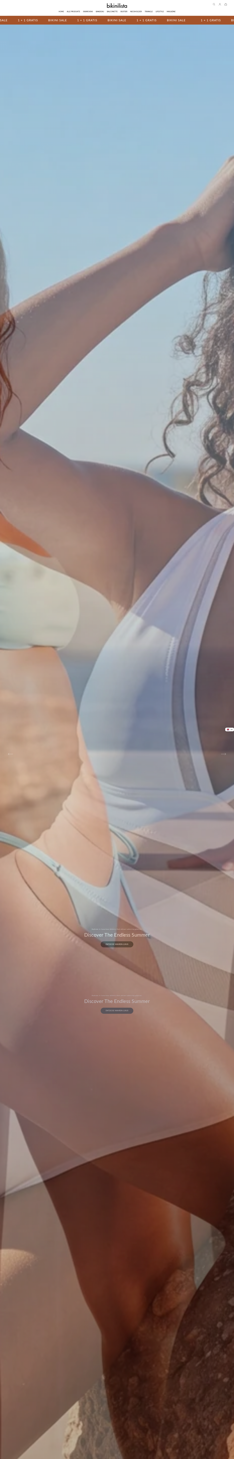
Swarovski (88, 12)
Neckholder (136, 12)
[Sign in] (219, 4)
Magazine (171, 12)
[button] (214, 4)
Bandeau (100, 12)
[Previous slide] (10, 754)
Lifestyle (160, 12)
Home (61, 12)
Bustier (124, 12)
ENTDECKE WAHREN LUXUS (117, 1196)
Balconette (112, 12)
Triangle (149, 12)
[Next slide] (223, 754)
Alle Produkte (73, 12)
